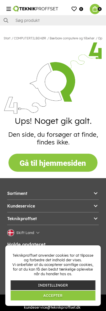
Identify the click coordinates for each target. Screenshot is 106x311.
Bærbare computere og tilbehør (72, 38)
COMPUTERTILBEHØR (30, 38)
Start (7, 38)
